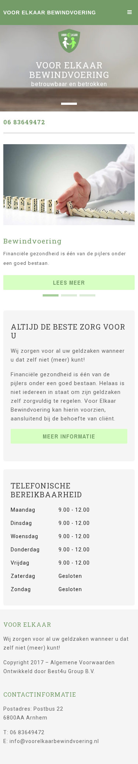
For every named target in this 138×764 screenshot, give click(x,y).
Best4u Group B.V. (71, 671)
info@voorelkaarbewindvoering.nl (54, 741)
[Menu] (131, 12)
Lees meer (69, 282)
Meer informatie (69, 436)
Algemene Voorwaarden (82, 662)
